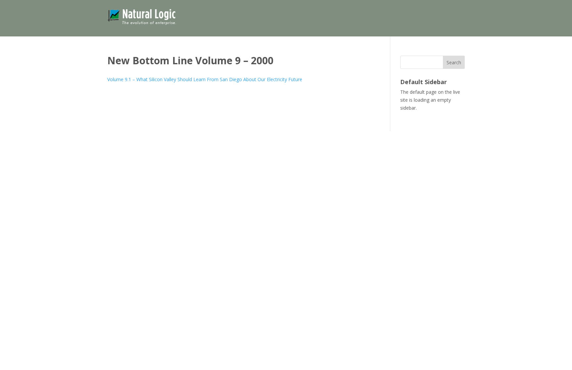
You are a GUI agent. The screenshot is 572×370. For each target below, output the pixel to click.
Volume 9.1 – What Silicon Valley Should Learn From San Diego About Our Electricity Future (204, 79)
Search (454, 62)
